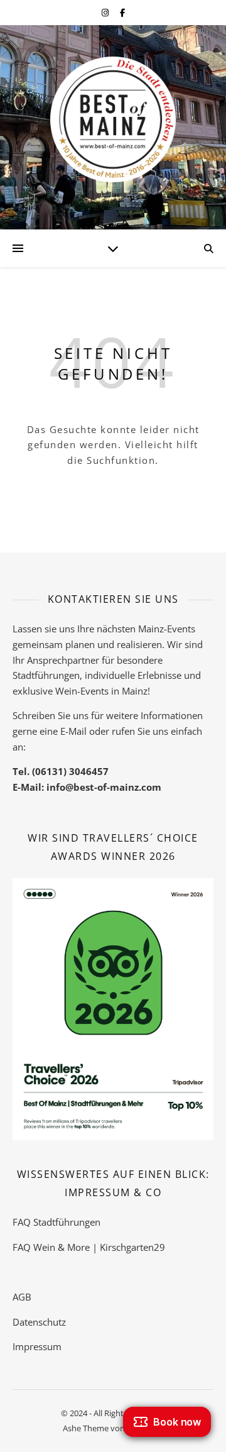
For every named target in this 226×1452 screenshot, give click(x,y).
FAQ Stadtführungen (56, 1222)
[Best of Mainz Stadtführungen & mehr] (113, 119)
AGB (22, 1296)
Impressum (37, 1346)
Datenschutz (39, 1322)
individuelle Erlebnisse (133, 675)
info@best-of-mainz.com (103, 787)
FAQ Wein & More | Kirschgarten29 (89, 1247)
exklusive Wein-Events (61, 691)
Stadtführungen (46, 675)
